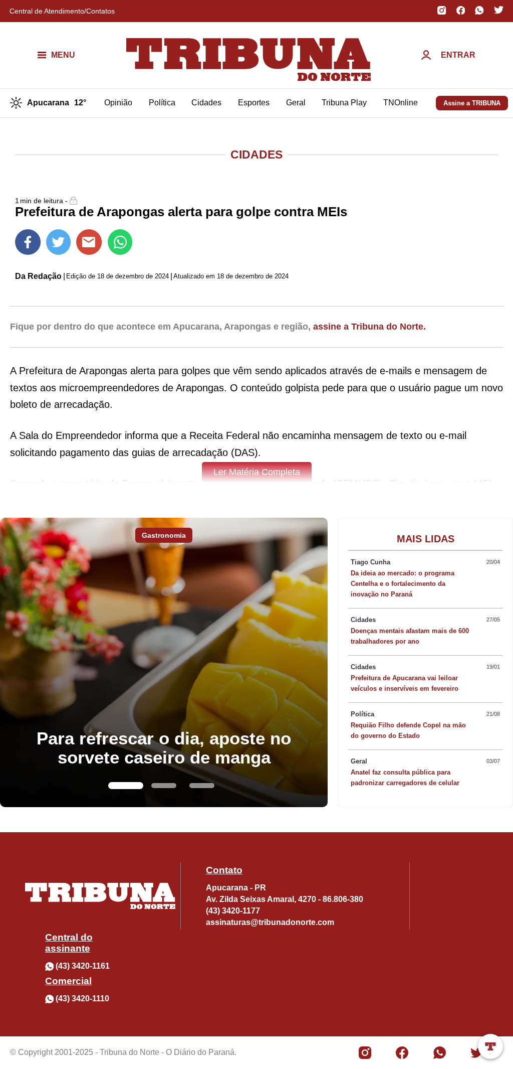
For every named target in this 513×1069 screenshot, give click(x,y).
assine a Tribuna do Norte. (369, 327)
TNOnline (400, 102)
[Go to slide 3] (201, 785)
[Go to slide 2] (163, 785)
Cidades (206, 102)
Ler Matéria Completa (256, 472)
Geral (296, 102)
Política (162, 102)
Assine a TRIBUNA (471, 103)
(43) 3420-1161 (83, 966)
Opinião (118, 102)
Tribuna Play (344, 102)
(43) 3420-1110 (82, 998)
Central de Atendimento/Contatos (62, 11)
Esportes (254, 102)
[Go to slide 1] (125, 785)
